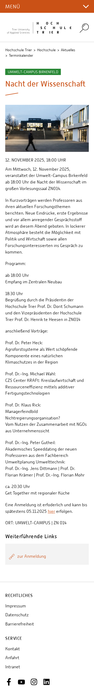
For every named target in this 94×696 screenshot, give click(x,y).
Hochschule (46, 50)
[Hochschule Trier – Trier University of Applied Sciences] (39, 27)
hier (51, 511)
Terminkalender (21, 55)
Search (84, 27)
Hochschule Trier (18, 50)
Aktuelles (68, 50)
